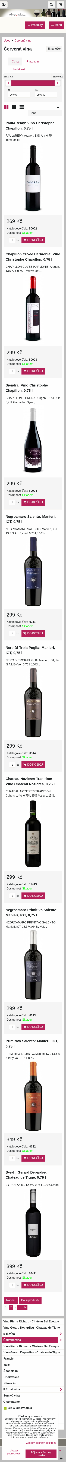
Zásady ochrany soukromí (41, 1442)
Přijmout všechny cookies (41, 1454)
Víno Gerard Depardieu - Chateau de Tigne (31, 1327)
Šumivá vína (11, 1395)
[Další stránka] (24, 1307)
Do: (37, 90)
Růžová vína (11, 1389)
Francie (9, 1358)
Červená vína (12, 1339)
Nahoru (10, 1300)
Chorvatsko (11, 1377)
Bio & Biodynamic (19, 1407)
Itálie (7, 1364)
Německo (10, 1383)
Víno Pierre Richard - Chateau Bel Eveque (31, 1321)
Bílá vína (9, 1333)
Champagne (11, 1401)
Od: (10, 90)
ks (17, 240)
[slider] (8, 83)
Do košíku (34, 239)
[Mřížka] (6, 108)
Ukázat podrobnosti (13, 1452)
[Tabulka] (21, 108)
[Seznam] (14, 108)
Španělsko (11, 1370)
